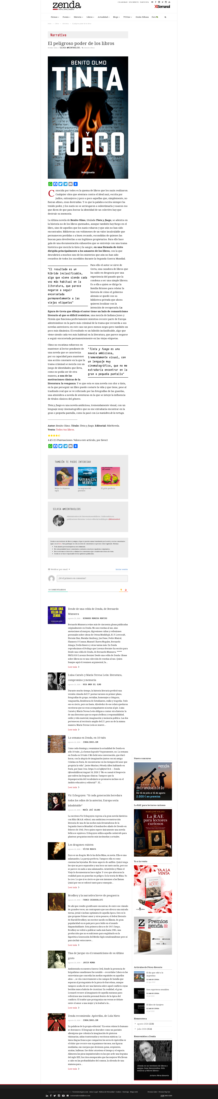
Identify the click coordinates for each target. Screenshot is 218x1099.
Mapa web (134, 1092)
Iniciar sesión (121, 569)
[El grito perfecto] (110, 476)
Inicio (49, 23)
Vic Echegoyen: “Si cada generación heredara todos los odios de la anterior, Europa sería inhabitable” (95, 800)
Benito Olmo (89, 48)
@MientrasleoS (114, 519)
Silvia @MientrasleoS (70, 47)
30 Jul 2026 (150, 996)
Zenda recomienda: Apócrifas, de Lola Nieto (94, 1015)
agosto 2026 (142, 1023)
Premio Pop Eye (164, 1092)
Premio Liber (152, 1092)
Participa (125, 1092)
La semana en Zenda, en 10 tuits (87, 737)
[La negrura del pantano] (87, 476)
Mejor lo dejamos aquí (62, 489)
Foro (154, 17)
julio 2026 (141, 1029)
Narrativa (65, 23)
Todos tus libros (65, 429)
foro (60, 544)
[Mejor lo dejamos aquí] (64, 476)
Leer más (72, 667)
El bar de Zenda (152, 979)
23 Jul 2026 (150, 1011)
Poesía (66, 17)
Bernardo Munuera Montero (95, 618)
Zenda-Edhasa (142, 17)
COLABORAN (123, 2)
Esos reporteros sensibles (157, 989)
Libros (89, 17)
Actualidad (103, 17)
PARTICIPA (144, 2)
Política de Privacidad (106, 1092)
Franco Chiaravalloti (93, 900)
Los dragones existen (80, 844)
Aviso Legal (93, 1092)
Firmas (54, 17)
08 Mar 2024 (52, 48)
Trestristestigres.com (80, 1092)
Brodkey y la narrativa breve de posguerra (93, 895)
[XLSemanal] (162, 6)
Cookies (118, 1092)
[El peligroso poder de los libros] (88, 117)
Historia (77, 17)
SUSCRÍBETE (134, 2)
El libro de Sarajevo (155, 1004)
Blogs (115, 17)
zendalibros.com (90, 742)
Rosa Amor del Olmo (92, 684)
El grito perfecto (108, 488)
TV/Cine (126, 17)
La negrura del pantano (84, 489)
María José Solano (91, 810)
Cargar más (88, 1078)
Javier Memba (89, 962)
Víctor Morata (89, 849)
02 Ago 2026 (150, 982)
